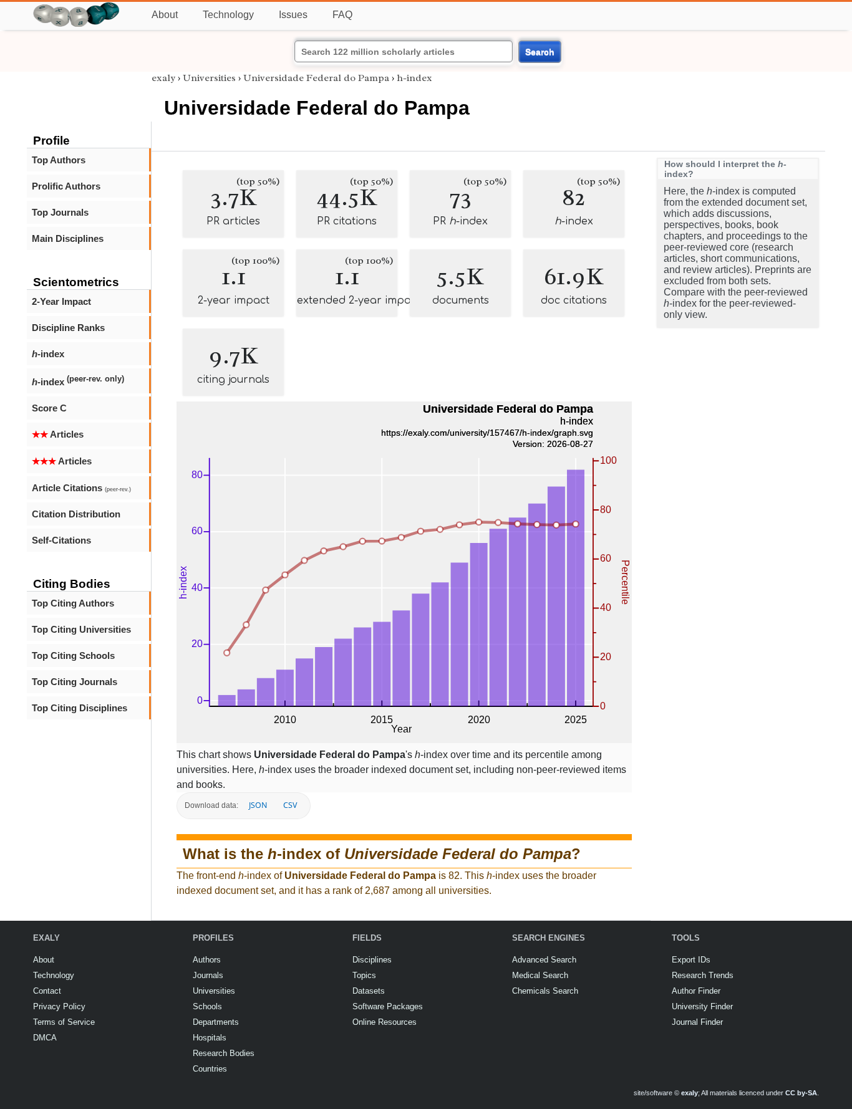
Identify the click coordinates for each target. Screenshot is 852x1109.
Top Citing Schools (73, 655)
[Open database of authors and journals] (77, 7)
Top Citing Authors (73, 603)
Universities (209, 78)
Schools (207, 1006)
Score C (49, 408)
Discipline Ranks (68, 327)
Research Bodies (223, 1053)
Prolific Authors (66, 186)
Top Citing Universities (81, 629)
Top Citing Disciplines (79, 708)
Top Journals (60, 212)
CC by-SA (801, 1093)
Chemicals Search (545, 991)
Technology (228, 14)
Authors (207, 959)
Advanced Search (544, 959)
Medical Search (540, 975)
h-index (414, 78)
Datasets (368, 991)
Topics (364, 975)
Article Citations (81, 487)
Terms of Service (64, 1022)
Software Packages (387, 1006)
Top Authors (58, 160)
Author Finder (696, 991)
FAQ (342, 14)
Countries (210, 1068)
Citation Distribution (76, 514)
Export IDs (691, 959)
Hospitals (209, 1037)
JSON (258, 805)
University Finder (702, 1006)
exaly (163, 78)
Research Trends (702, 975)
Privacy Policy (59, 1006)
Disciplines (372, 959)
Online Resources (384, 1022)
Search (539, 52)
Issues (293, 14)
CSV (290, 805)
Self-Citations (61, 540)
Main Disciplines (68, 238)
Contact (47, 991)
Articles (58, 434)
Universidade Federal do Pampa (316, 78)
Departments (216, 1022)
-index (48, 353)
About (165, 14)
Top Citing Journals (74, 681)
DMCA (45, 1037)
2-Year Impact (61, 301)
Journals (208, 975)
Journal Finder (697, 1022)
